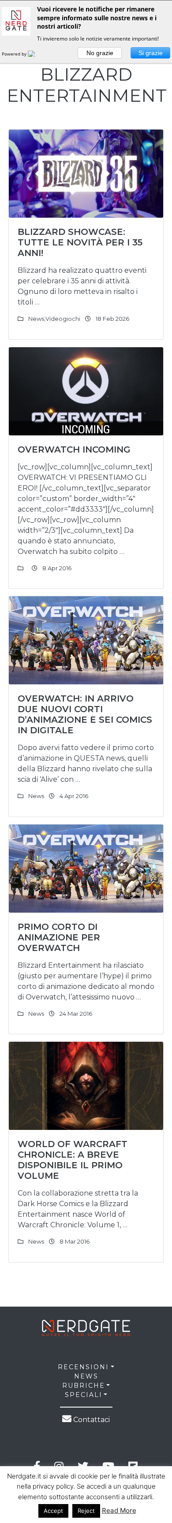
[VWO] (36, 54)
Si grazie (150, 52)
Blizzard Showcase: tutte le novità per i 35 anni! (80, 242)
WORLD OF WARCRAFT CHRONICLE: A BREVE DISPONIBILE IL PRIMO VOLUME (72, 1160)
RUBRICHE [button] (83, 1385)
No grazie (99, 52)
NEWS (86, 1376)
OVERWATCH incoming (74, 449)
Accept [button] (53, 1510)
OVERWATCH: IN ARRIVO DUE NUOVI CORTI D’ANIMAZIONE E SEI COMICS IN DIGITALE (85, 714)
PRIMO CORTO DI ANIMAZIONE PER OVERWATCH (59, 937)
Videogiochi (62, 318)
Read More (119, 1510)
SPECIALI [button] (83, 1395)
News (36, 318)
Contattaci (90, 1419)
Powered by (15, 54)
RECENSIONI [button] (83, 1367)
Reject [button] (86, 1510)
